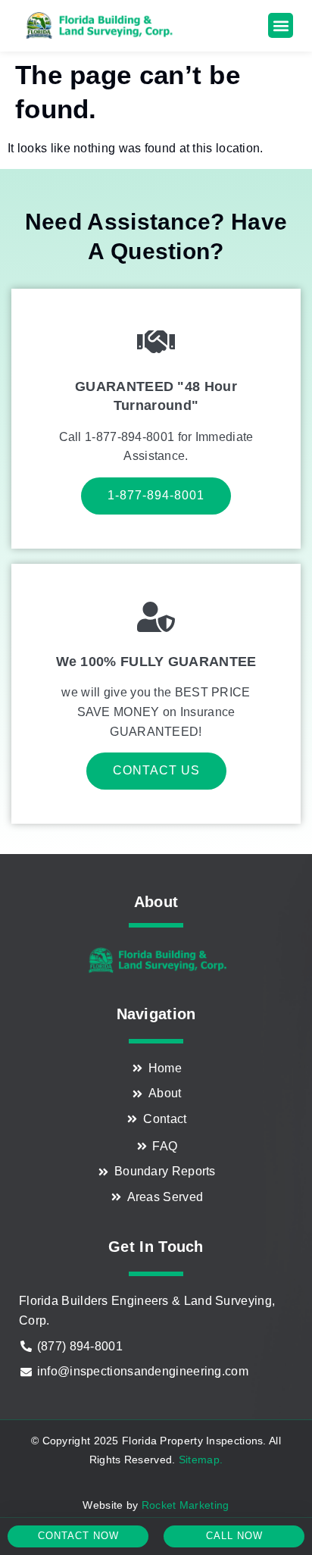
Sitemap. (201, 1459)
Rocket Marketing (185, 1505)
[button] (280, 25)
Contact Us (156, 770)
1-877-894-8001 (156, 495)
